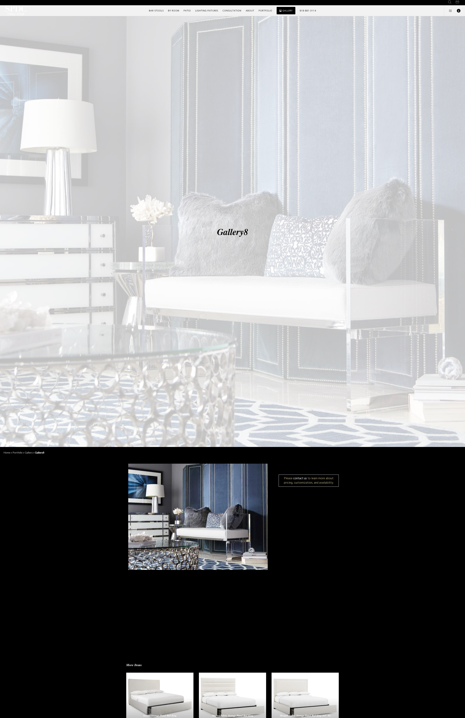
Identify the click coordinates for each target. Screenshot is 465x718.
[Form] (457, 2)
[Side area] (448, 10)
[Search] (450, 2)
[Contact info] (456, 10)
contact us (300, 478)
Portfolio (18, 452)
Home (7, 452)
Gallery (29, 452)
